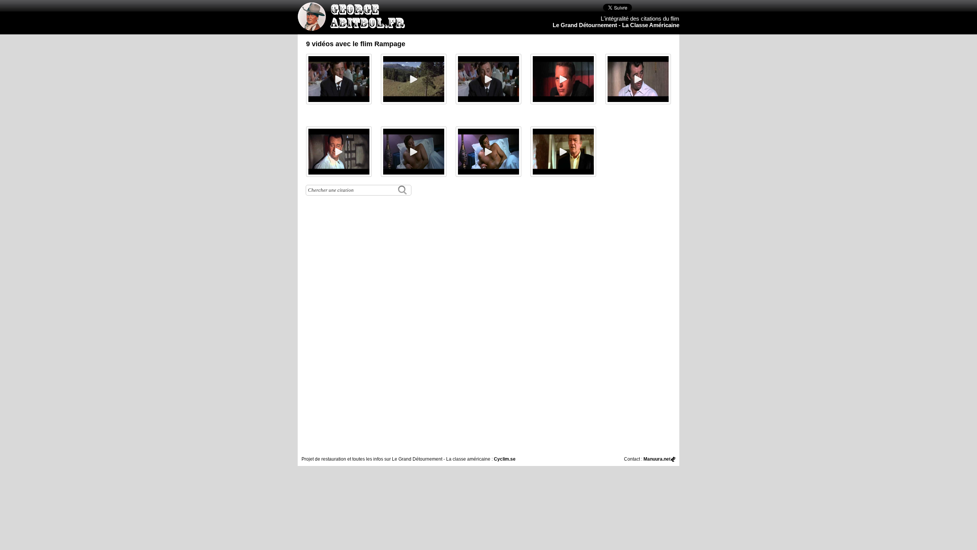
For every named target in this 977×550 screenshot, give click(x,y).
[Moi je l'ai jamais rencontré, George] (338, 79)
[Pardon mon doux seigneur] (488, 151)
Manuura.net (657, 459)
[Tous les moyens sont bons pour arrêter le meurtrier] (563, 79)
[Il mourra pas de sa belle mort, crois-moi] (338, 151)
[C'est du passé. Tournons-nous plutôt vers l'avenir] (413, 151)
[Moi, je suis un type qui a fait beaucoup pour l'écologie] (413, 79)
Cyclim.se (505, 459)
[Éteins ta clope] (563, 151)
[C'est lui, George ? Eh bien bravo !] (638, 79)
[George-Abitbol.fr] (354, 27)
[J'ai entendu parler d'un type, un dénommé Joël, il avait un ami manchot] (488, 79)
